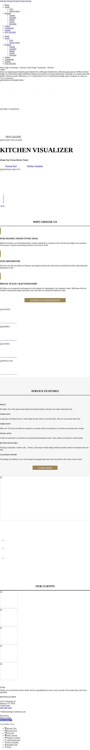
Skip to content (5, 718)
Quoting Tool (11, 166)
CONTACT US (12, 105)
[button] (6, 720)
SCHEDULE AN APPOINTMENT (45, 300)
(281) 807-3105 (6, 708)
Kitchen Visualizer (35, 166)
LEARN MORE (45, 468)
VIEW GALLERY (13, 136)
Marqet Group (14, 716)
